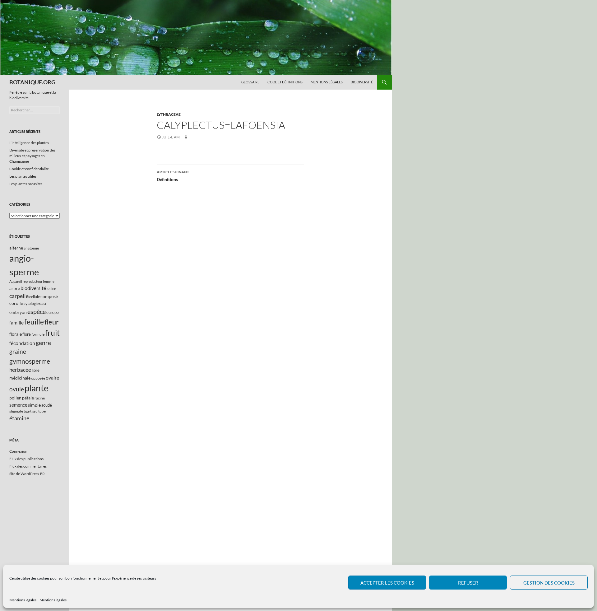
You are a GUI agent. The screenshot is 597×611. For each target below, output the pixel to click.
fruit (52, 332)
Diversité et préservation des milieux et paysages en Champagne (32, 156)
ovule (16, 389)
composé (49, 296)
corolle (16, 303)
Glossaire (250, 82)
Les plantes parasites (25, 183)
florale (15, 334)
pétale (28, 397)
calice (51, 288)
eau (42, 303)
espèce (36, 311)
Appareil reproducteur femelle (31, 281)
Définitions (173, 176)
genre (43, 342)
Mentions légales (22, 600)
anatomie (31, 248)
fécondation (22, 343)
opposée (38, 378)
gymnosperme (29, 361)
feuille (34, 321)
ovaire (52, 377)
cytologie (31, 303)
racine (40, 398)
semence (18, 405)
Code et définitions (285, 82)
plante (37, 388)
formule (37, 334)
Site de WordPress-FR (27, 473)
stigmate (16, 411)
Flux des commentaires (28, 466)
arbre (14, 288)
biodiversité (33, 288)
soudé (46, 405)
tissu (34, 411)
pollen (15, 397)
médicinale (19, 377)
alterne (16, 247)
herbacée (20, 369)
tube (42, 411)
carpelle (19, 295)
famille (16, 322)
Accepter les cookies (387, 582)
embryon (18, 312)
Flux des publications (26, 458)
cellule (34, 297)
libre (35, 370)
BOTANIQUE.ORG (32, 82)
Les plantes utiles (22, 176)
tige (27, 411)
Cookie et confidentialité (29, 168)
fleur (51, 322)
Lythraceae (169, 114)
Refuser (468, 582)
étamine (19, 418)
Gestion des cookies (549, 582)
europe (52, 312)
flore (26, 334)
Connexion (18, 451)
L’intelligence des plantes (29, 142)
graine (17, 351)
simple (34, 405)
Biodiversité (362, 82)
